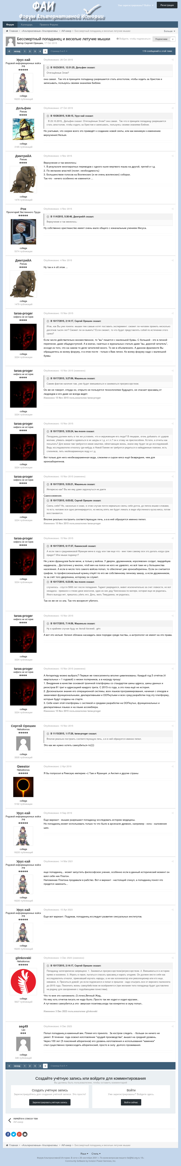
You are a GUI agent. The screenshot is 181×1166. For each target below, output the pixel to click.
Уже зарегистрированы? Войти (135, 5)
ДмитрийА (79, 216)
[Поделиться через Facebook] (7, 1134)
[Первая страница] (9, 51)
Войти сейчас (131, 1102)
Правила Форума (49, 24)
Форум (10, 24)
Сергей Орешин (83, 321)
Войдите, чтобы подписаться (134, 38)
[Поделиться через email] (24, 1134)
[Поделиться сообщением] (173, 59)
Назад (17, 51)
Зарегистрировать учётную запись (50, 1102)
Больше (168, 31)
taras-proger (81, 733)
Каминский (81, 546)
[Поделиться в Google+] (19, 1134)
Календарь (27, 24)
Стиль (95, 1153)
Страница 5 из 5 (58, 51)
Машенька (80, 378)
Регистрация (167, 5)
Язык (83, 1153)
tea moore (80, 431)
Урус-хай (79, 115)
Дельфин (81, 67)
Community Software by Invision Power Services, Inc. (90, 1160)
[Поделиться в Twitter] (13, 1134)
